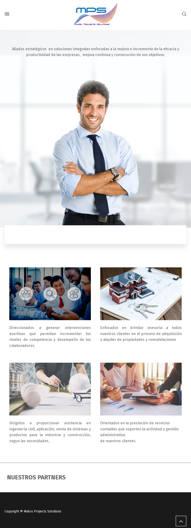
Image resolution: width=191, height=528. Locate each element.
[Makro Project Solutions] (95, 14)
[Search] (183, 14)
